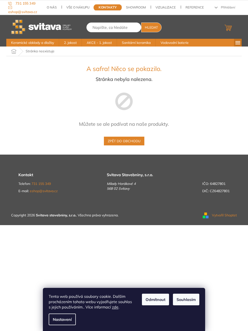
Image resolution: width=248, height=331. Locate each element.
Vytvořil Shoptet (224, 215)
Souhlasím (186, 299)
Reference (195, 7)
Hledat (151, 27)
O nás (52, 7)
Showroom (136, 7)
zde (115, 307)
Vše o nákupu (77, 7)
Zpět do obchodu (124, 141)
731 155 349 (41, 183)
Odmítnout (155, 299)
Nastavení (62, 319)
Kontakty (108, 7)
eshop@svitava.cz (44, 191)
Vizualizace (165, 7)
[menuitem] (32, 43)
